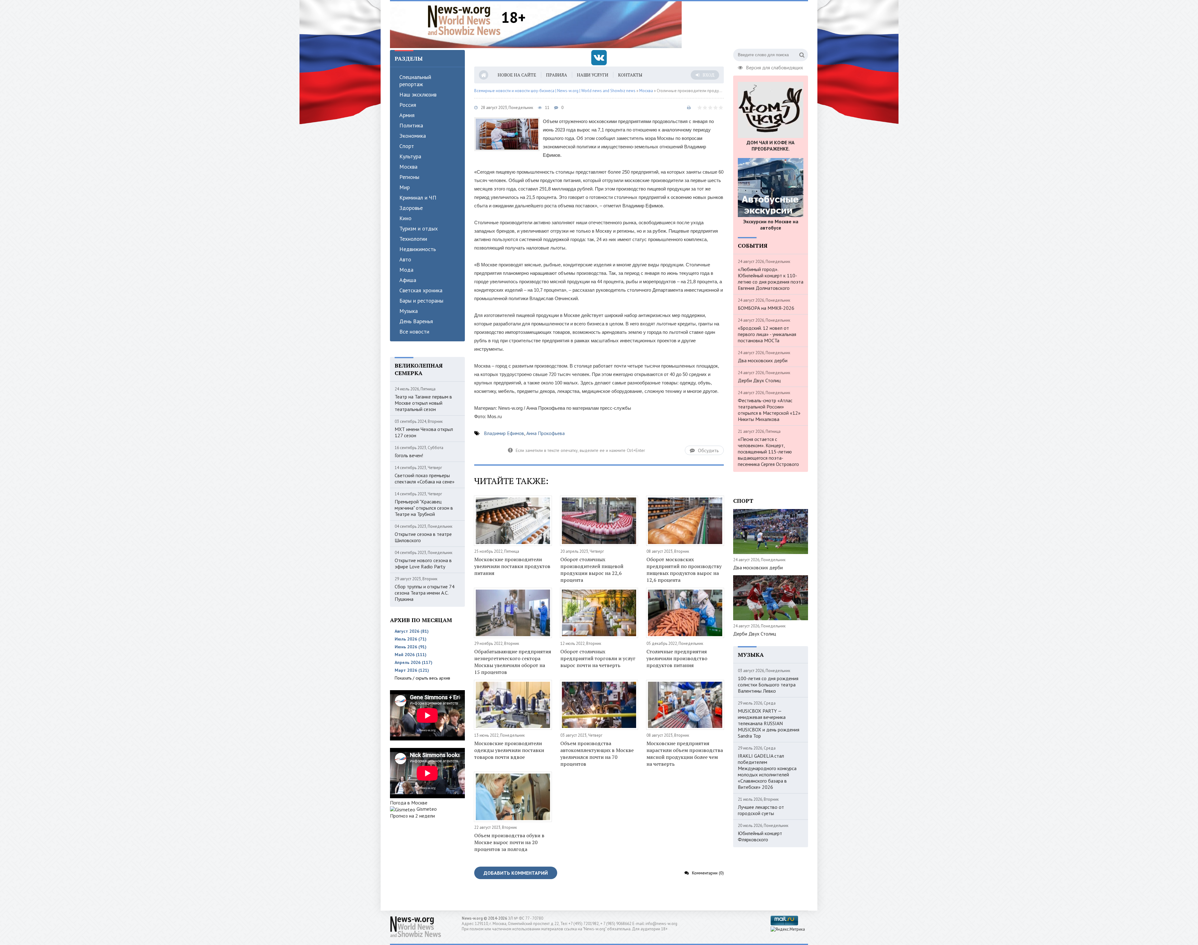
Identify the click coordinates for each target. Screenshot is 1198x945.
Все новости (414, 331)
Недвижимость (417, 249)
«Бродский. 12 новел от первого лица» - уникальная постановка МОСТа (767, 334)
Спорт (406, 146)
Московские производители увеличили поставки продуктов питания (512, 566)
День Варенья (416, 321)
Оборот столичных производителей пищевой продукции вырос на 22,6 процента (591, 569)
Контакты (630, 75)
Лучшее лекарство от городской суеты (761, 810)
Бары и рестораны (421, 300)
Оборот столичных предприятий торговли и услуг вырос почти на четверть (598, 658)
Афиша (407, 280)
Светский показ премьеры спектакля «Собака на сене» (425, 478)
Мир (404, 187)
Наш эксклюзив (417, 94)
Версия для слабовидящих (774, 66)
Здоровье (411, 207)
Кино (405, 218)
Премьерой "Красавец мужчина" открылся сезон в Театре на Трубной (424, 507)
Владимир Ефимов (504, 433)
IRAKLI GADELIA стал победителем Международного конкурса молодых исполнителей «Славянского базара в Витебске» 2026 (767, 771)
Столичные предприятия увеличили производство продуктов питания (676, 658)
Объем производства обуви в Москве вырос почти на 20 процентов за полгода (509, 842)
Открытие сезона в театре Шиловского (423, 537)
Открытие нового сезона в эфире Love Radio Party (423, 563)
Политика (411, 125)
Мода (406, 269)
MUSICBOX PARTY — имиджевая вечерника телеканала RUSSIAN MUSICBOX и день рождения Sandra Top (768, 723)
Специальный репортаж (415, 80)
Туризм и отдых (418, 228)
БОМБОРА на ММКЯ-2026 (766, 308)
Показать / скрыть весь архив (422, 678)
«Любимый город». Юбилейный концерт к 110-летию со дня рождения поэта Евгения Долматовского (770, 278)
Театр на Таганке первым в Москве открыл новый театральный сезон (423, 402)
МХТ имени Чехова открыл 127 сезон (424, 432)
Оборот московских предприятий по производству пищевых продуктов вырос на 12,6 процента (684, 569)
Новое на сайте (517, 75)
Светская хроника (420, 290)
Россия (407, 104)
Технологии (413, 238)
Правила (556, 75)
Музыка (408, 310)
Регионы (409, 177)
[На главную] (464, 20)
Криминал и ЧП (417, 197)
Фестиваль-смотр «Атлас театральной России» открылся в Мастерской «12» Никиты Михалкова (769, 409)
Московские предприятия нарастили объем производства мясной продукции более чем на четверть (684, 753)
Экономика (412, 135)
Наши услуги (592, 75)
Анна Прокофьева (545, 433)
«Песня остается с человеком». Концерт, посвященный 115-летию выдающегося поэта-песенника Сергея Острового (768, 451)
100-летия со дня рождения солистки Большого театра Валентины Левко (768, 684)
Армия (407, 115)
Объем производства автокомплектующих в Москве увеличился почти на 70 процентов (597, 753)
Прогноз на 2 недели (412, 816)
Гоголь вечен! (409, 455)
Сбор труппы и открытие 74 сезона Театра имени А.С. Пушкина (425, 592)
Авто (405, 259)
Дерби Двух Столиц (759, 380)
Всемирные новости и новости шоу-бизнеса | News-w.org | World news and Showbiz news (555, 90)
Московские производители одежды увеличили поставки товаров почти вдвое (509, 750)
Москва (408, 166)
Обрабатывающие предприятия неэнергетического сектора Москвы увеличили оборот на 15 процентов (512, 661)
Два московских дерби (762, 360)
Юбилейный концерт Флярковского (760, 836)
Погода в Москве (408, 802)
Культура (410, 156)
